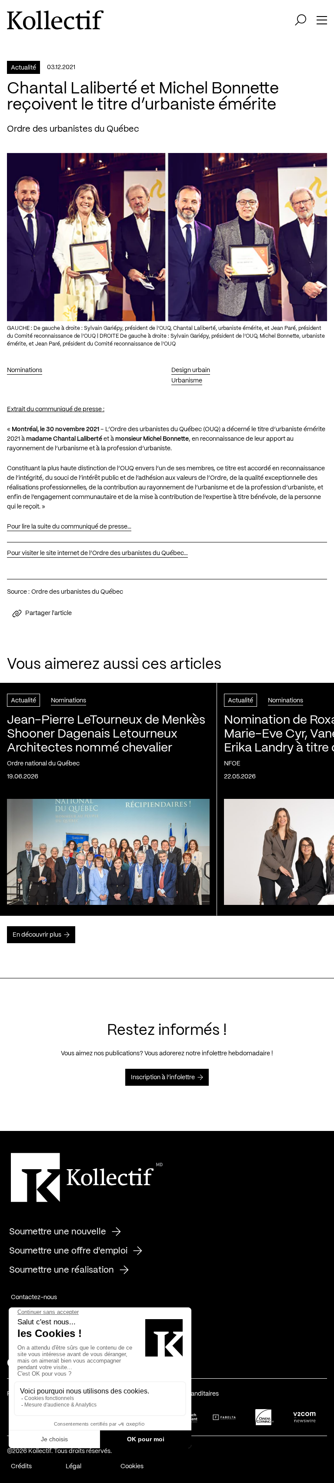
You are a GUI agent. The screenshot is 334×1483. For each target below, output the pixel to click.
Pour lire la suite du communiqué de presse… (69, 527)
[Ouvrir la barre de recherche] (300, 20)
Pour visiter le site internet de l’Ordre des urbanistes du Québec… (97, 553)
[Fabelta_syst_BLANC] (224, 1417)
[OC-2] (264, 1417)
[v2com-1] (304, 1417)
